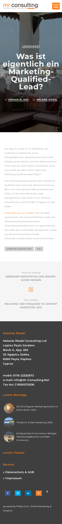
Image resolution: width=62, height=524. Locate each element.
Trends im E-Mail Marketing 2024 (34, 422)
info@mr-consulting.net (31, 380)
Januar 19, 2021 (18, 99)
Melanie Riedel (47, 99)
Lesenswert (31, 46)
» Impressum (12, 478)
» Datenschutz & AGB (18, 472)
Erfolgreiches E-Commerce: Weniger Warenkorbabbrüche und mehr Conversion (36, 436)
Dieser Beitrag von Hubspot (20, 213)
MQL (39, 249)
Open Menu (56, 6)
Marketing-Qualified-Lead (19, 249)
